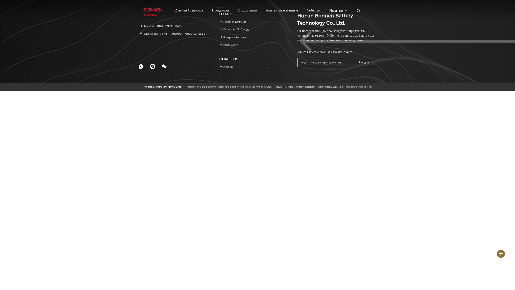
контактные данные (282, 10)
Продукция (220, 10)
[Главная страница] (153, 10)
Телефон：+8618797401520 (162, 26)
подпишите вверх (367, 62)
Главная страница (189, 10)
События (313, 10)
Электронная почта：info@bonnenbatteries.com (175, 33)
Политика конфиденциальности (162, 87)
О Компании (247, 10)
